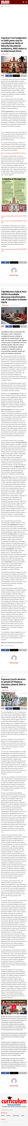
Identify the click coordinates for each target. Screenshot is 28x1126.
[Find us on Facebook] (1, 1122)
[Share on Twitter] (16, 76)
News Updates (7, 6)
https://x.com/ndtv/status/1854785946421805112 (13, 153)
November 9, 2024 (14, 54)
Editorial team (5, 54)
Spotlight (6, 289)
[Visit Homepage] (5, 2)
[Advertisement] (14, 22)
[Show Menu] (23, 2)
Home (2, 6)
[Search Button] (26, 2)
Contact (22, 1115)
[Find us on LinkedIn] (5, 1122)
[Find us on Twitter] (3, 1122)
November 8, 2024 (14, 690)
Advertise (9, 1115)
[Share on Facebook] (8, 76)
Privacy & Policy (16, 1115)
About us (3, 1115)
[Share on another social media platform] (23, 76)
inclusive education (9, 645)
